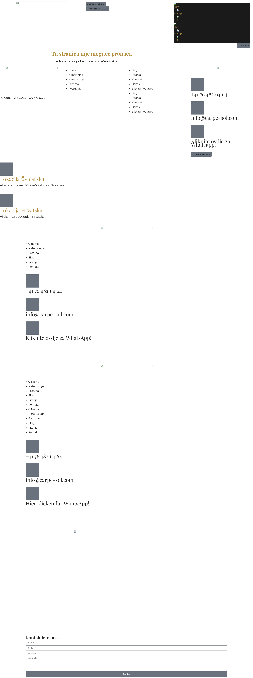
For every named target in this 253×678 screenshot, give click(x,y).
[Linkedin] (26, 86)
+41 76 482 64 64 (209, 95)
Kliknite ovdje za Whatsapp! (210, 143)
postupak (34, 390)
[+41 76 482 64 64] (197, 84)
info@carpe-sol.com (215, 118)
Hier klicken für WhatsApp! (57, 504)
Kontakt (137, 79)
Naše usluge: (36, 386)
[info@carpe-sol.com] (197, 108)
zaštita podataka (143, 88)
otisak (136, 84)
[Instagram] (19, 86)
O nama (33, 381)
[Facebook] (4, 86)
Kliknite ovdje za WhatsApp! (58, 338)
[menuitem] (212, 6)
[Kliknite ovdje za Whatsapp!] (197, 131)
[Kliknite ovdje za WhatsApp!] (32, 328)
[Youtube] (12, 86)
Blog (135, 70)
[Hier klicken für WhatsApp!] (32, 493)
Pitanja (136, 74)
